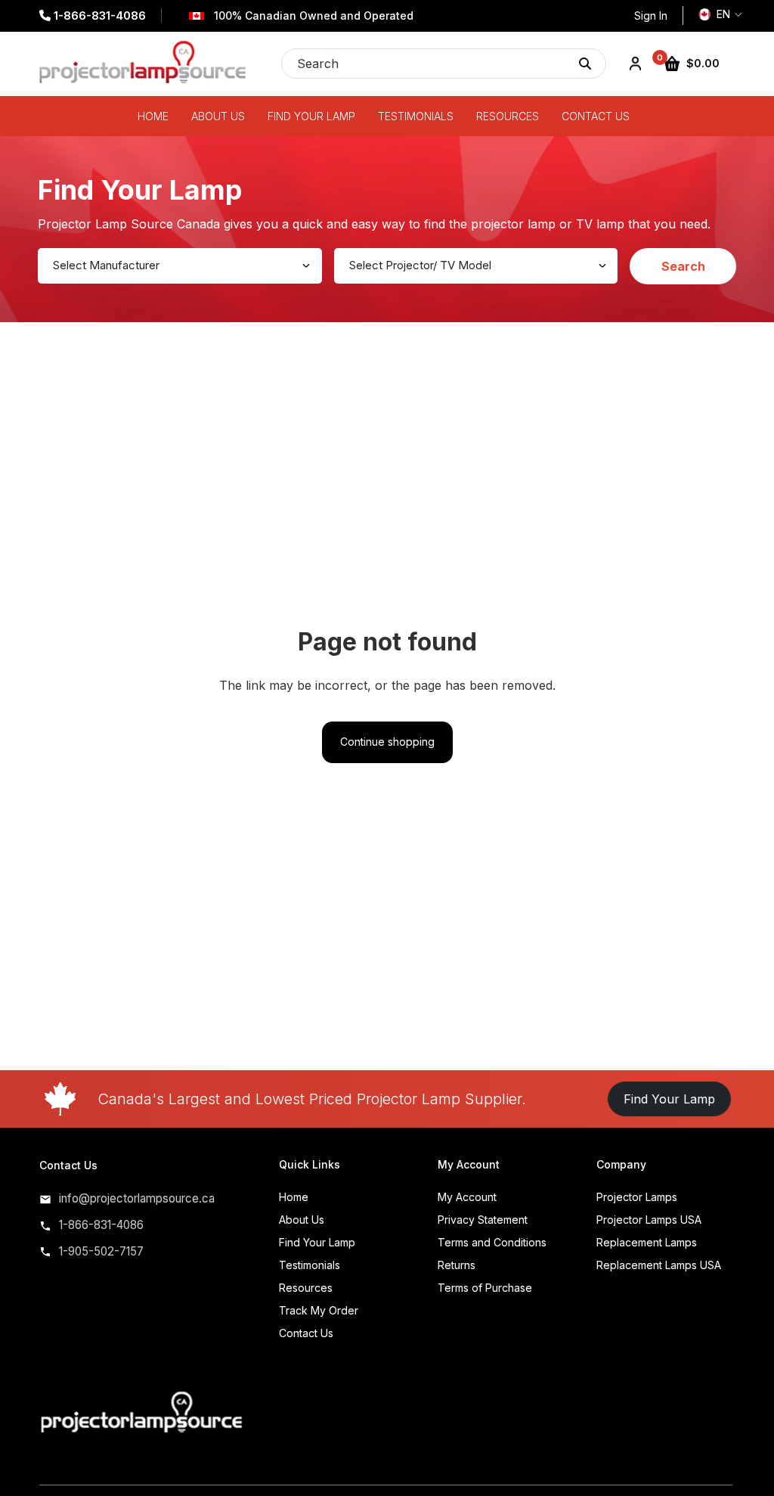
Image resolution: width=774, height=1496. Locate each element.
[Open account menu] (635, 63)
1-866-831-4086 (98, 15)
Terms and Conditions (492, 1242)
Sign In (650, 15)
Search (683, 266)
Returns (456, 1265)
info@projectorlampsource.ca (137, 1198)
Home (293, 1196)
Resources (306, 1287)
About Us (301, 1219)
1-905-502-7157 (101, 1251)
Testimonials (309, 1265)
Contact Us (306, 1333)
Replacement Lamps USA (658, 1265)
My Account (467, 1196)
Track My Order (318, 1310)
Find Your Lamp (669, 1098)
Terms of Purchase (485, 1287)
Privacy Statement (483, 1219)
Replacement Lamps (646, 1242)
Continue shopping (387, 741)
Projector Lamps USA (648, 1219)
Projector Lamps (636, 1196)
